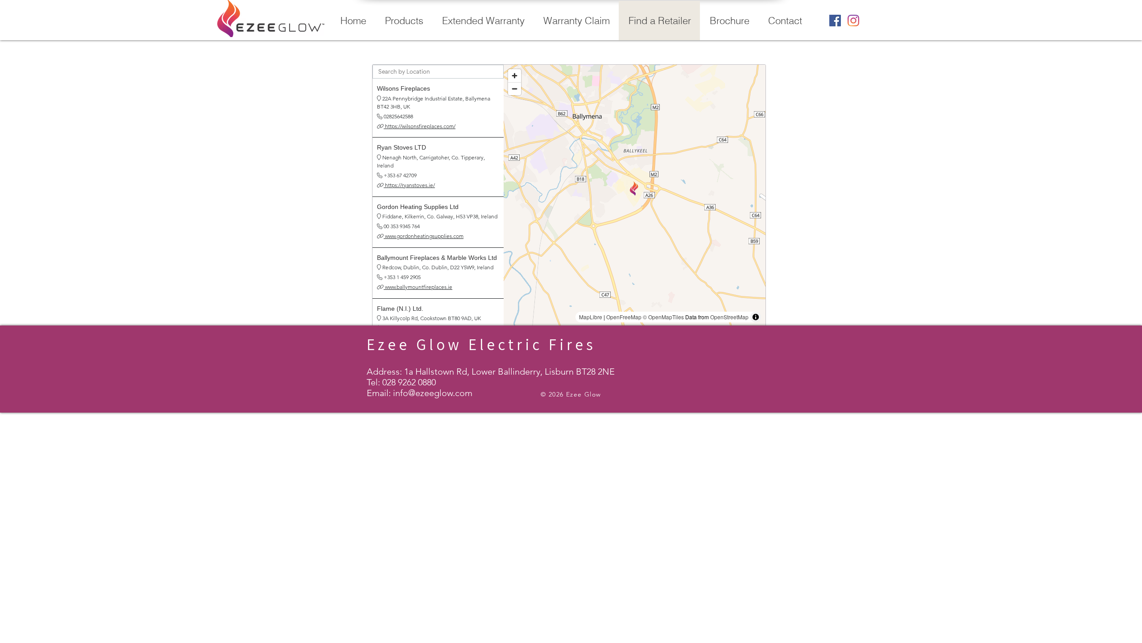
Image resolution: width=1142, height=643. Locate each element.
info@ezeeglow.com (432, 393)
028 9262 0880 (409, 382)
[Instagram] (853, 20)
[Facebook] (835, 20)
